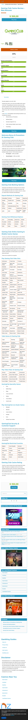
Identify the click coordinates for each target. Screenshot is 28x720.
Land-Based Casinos (6, 591)
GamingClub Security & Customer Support (11, 628)
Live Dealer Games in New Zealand (9, 534)
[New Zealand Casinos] (2, 1)
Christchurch (5, 583)
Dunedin (4, 588)
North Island (4, 572)
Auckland (4, 575)
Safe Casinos (5, 650)
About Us (4, 642)
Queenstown (4, 586)
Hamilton (4, 578)
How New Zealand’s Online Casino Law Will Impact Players (13, 539)
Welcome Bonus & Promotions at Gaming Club (12, 622)
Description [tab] (6, 97)
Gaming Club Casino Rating (8, 630)
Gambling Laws (5, 652)
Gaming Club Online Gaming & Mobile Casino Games (13, 626)
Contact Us (4, 647)
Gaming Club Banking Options (9, 624)
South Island (4, 580)
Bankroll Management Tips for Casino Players (11, 531)
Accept (4, 717)
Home (3, 4)
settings (12, 715)
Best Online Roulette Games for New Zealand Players (12, 536)
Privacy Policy (5, 644)
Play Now (14, 19)
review (5, 113)
